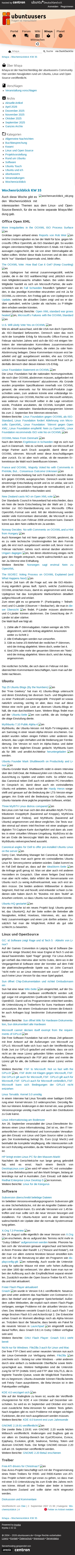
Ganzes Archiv (14, 126)
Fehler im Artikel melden (60, 1509)
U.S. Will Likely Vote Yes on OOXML (23, 325)
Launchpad (37, 1326)
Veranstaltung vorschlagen (21, 90)
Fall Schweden (33, 288)
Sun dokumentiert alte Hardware (26, 1024)
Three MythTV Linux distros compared (25, 806)
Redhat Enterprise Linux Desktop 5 (22, 1180)
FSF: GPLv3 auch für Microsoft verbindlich (40, 1081)
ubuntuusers (12, 174)
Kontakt (14, 1538)
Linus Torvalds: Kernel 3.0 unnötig (22, 1094)
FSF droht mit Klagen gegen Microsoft (42, 1073)
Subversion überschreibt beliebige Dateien (27, 1197)
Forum (26, 31)
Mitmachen (38, 40)
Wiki (37, 31)
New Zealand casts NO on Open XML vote (27, 496)
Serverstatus (52, 1538)
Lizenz (5, 1538)
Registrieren (67, 6)
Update (6, 300)
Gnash (6, 1291)
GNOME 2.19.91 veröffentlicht (20, 1425)
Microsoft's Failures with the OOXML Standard (45, 315)
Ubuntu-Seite (19, 715)
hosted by (7, 2)
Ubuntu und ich (14, 170)
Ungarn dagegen (12, 553)
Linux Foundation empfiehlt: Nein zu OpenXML (37, 428)
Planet (61, 31)
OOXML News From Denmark (20, 438)
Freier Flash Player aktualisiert (20, 1287)
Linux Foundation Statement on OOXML (25, 370)
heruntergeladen (56, 752)
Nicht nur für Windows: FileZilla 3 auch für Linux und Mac (35, 1347)
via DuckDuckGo (64, 51)
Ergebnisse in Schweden (38, 442)
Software (10, 162)
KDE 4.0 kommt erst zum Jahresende (45, 1420)
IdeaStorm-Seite (56, 866)
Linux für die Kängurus (36, 1184)
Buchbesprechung (16, 143)
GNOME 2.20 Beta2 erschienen (42, 1453)
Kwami (9, 146)
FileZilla (61, 1355)
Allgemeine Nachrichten (19, 139)
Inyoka (17, 1525)
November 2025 (14, 114)
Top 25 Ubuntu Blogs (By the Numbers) (25, 687)
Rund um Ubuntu (15, 158)
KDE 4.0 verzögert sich (15, 1392)
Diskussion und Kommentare (19, 1499)
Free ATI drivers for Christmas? (20, 1466)
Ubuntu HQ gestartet (14, 903)
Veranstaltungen (14, 178)
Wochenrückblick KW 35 (24, 57)
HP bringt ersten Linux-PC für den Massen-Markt (31, 1157)
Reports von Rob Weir (52, 235)
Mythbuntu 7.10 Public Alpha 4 (20, 724)
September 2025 (15, 122)
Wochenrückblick (15, 182)
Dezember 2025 (14, 111)
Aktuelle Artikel (14, 103)
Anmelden (53, 6)
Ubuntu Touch (13, 166)
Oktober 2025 (13, 118)
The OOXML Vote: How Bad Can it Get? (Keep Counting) (37, 264)
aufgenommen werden (34, 1242)
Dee (23, 1506)
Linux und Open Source (19, 150)
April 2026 (11, 107)
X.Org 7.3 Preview (13, 1230)
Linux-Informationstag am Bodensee (23, 1120)
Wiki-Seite (31, 989)
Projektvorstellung (16, 154)
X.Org (69, 1234)
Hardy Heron (56, 788)
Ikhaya (48, 31)
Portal (14, 31)
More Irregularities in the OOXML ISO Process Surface (37, 227)
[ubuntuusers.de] (24, 19)
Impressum (39, 1538)
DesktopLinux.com (13, 1168)
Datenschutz (25, 1538)
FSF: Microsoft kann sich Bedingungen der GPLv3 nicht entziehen (37, 1085)
